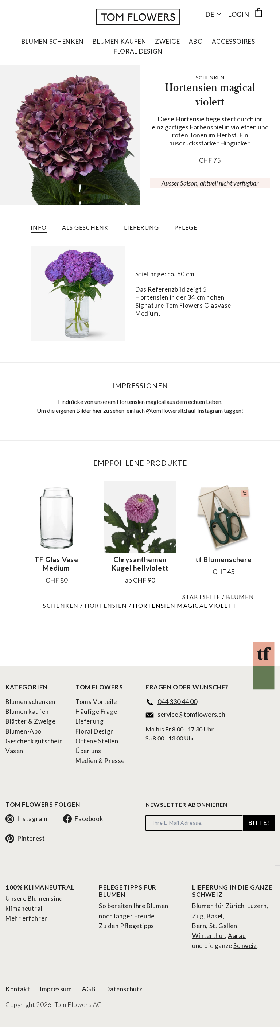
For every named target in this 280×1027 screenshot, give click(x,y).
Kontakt (17, 989)
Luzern (257, 906)
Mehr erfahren (26, 918)
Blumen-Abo (23, 731)
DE (209, 14)
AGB (89, 989)
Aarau (237, 936)
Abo (196, 41)
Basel (215, 916)
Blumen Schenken (53, 41)
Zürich (235, 906)
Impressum (56, 989)
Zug (198, 916)
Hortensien (106, 605)
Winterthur (208, 936)
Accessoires (233, 41)
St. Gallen (223, 926)
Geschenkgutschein (34, 741)
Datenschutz (124, 989)
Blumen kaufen (27, 711)
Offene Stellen (96, 741)
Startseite (201, 596)
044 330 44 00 (177, 701)
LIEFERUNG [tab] (141, 227)
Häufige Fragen (98, 711)
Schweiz (245, 945)
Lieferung (89, 721)
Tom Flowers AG (78, 1004)
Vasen (14, 751)
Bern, (200, 926)
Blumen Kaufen (119, 41)
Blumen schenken (30, 701)
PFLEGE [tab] (185, 227)
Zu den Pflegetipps (126, 926)
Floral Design (138, 51)
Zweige (167, 41)
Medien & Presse (100, 761)
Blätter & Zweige (30, 721)
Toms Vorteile (96, 701)
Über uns (88, 751)
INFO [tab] (39, 227)
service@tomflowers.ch (191, 714)
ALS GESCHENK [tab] (85, 227)
